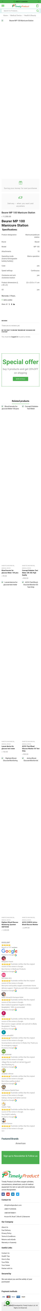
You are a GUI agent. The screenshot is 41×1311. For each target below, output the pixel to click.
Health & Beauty (30, 15)
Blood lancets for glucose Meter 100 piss (10, 572)
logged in (14, 337)
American (21, 1143)
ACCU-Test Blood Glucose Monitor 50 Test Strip (30, 748)
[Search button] (37, 10)
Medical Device (16, 15)
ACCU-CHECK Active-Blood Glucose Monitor (30, 923)
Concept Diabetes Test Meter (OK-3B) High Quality (30, 573)
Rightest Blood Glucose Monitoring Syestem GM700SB (10, 924)
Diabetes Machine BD (8, 565)
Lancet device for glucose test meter (8, 747)
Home (5, 15)
